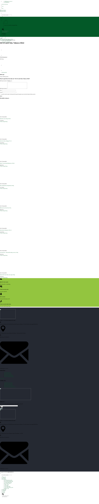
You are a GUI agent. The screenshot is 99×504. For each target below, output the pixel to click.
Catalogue (4, 32)
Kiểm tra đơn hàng (5, 4)
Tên (1, 90)
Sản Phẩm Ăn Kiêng (8, 374)
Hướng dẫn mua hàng (8, 382)
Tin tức (3, 491)
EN (2, 8)
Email (1, 92)
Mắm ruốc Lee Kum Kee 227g (5, 207)
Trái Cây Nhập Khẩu (8, 23)
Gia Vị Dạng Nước (7, 40)
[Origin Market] (3, 11)
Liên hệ (3, 492)
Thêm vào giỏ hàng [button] (3, 121)
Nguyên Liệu (6, 30)
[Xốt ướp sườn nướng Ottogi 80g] (4, 49)
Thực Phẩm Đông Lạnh (8, 29)
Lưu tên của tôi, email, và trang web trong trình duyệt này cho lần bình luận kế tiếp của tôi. (18, 94)
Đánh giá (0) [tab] (4, 72)
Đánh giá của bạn (3, 80)
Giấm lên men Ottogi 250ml (5, 118)
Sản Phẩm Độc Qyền (8, 21)
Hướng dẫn (4, 31)
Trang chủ (4, 17)
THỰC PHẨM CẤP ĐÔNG (9, 376)
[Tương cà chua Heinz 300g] (4, 55)
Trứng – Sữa (6, 26)
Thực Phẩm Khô (7, 28)
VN (2, 6)
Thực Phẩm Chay (7, 372)
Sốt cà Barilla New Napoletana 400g (7, 185)
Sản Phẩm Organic (7, 373)
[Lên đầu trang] (0, 473)
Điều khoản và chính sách (9, 385)
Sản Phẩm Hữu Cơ (7, 24)
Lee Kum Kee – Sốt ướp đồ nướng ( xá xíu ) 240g (9, 252)
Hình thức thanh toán (8, 384)
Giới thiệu (4, 19)
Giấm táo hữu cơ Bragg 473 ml (5, 140)
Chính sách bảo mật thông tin (10, 386)
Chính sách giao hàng (8, 383)
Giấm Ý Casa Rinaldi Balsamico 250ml (7, 163)
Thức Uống (6, 27)
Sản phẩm (4, 20)
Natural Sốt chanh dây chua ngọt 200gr (7, 274)
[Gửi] (2, 16)
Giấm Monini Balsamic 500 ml (5, 230)
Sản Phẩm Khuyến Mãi (8, 22)
